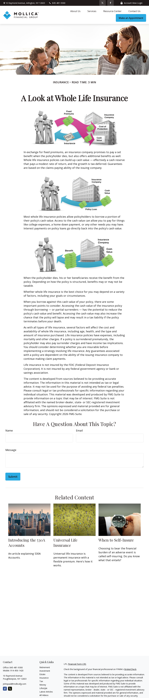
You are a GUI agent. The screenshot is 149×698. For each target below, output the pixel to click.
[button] (75, 11)
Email (79, 430)
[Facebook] (110, 3)
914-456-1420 (16, 670)
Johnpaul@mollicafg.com (14, 683)
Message (10, 450)
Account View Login (133, 3)
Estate (42, 674)
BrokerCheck (130, 669)
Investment (44, 670)
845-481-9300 (58, 3)
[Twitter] (102, 3)
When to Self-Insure (116, 540)
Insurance (44, 677)
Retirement (44, 667)
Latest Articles (46, 691)
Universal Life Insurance (65, 542)
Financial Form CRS (77, 664)
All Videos (43, 695)
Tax (41, 681)
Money (42, 684)
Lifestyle (43, 688)
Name (9, 430)
